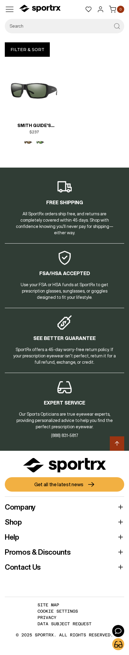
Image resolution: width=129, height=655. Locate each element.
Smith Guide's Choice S (34, 126)
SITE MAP (48, 604)
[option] (28, 142)
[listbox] (34, 142)
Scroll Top (117, 443)
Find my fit (118, 644)
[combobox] (64, 26)
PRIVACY (47, 617)
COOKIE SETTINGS (58, 611)
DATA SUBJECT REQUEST (65, 623)
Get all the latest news (58, 484)
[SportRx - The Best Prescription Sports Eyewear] (40, 9)
